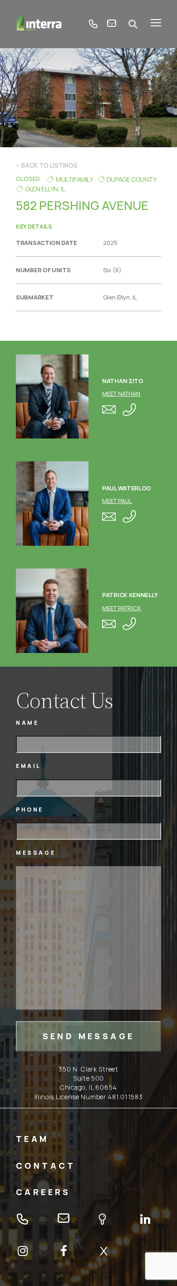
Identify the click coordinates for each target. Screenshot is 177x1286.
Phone (30, 809)
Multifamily (74, 179)
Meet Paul (117, 501)
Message (35, 853)
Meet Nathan (121, 393)
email (111, 24)
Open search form (133, 24)
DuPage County (132, 179)
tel (93, 24)
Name (27, 723)
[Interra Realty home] (39, 24)
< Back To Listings (47, 165)
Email (28, 766)
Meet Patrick (121, 608)
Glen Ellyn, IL (45, 188)
